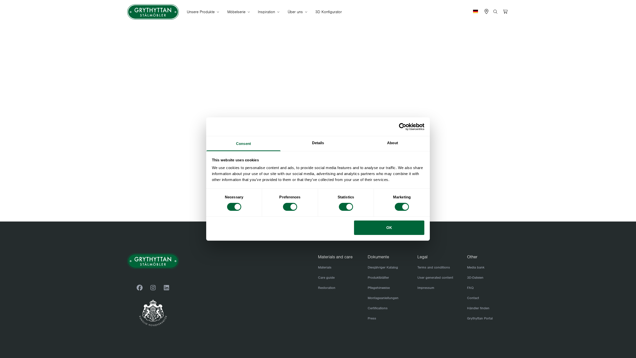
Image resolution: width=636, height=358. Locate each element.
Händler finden (478, 308)
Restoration (326, 288)
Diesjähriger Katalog (383, 267)
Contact (473, 298)
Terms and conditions (433, 267)
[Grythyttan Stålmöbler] (153, 12)
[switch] (290, 207)
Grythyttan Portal (480, 318)
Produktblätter (378, 277)
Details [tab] (318, 143)
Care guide (326, 277)
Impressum (425, 288)
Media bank (475, 267)
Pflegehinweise (379, 288)
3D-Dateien (475, 277)
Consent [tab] (243, 143)
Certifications (378, 308)
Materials (324, 267)
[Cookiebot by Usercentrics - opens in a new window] (402, 126)
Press (372, 318)
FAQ (470, 288)
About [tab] (392, 143)
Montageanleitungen (383, 298)
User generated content (435, 277)
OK (389, 227)
